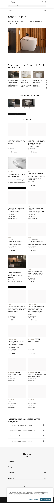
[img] (13, 74)
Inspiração (11, 478)
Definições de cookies (33, 499)
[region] (30, 495)
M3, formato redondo (33, 401)
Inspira (29, 206)
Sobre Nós (11, 472)
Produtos (10, 10)
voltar (44, 10)
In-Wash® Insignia (13, 80)
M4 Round (10, 401)
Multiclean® (31, 339)
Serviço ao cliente (13, 467)
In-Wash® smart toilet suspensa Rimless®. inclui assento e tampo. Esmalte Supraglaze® (16, 210)
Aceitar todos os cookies (45, 499)
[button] (9, 6)
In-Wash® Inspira (25, 80)
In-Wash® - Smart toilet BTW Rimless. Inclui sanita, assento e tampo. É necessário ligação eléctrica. (36, 274)
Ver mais (17, 188)
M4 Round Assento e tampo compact (15, 375)
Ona (9, 138)
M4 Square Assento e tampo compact (35, 342)
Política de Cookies (34, 496)
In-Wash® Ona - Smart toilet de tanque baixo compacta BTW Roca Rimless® (16, 142)
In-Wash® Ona (37, 80)
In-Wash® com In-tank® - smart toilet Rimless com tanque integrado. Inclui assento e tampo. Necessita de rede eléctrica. (36, 210)
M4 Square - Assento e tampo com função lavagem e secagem (37, 375)
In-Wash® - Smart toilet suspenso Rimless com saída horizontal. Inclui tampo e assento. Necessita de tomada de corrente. (17, 309)
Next (46, 78)
